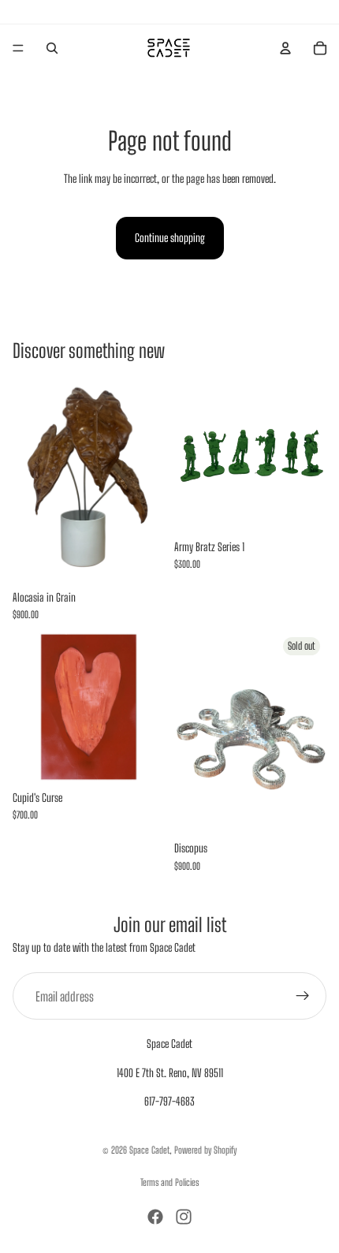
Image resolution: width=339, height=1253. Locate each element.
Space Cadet (149, 1150)
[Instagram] (183, 1216)
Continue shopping (170, 237)
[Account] (285, 48)
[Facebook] (155, 1216)
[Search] (52, 48)
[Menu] (18, 48)
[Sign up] (302, 995)
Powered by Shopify (205, 1150)
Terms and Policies (169, 1182)
